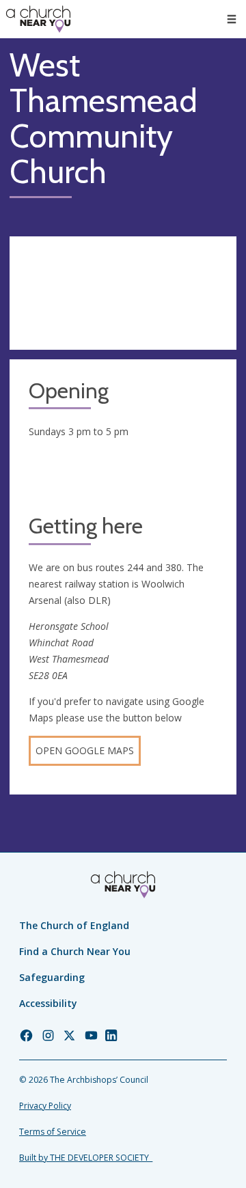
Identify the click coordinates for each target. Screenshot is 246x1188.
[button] (231, 19)
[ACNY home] (38, 19)
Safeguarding (52, 977)
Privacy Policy (45, 1105)
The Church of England (74, 925)
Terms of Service (52, 1131)
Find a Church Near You (75, 951)
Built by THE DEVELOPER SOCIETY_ (85, 1157)
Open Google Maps (85, 750)
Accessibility (48, 1003)
